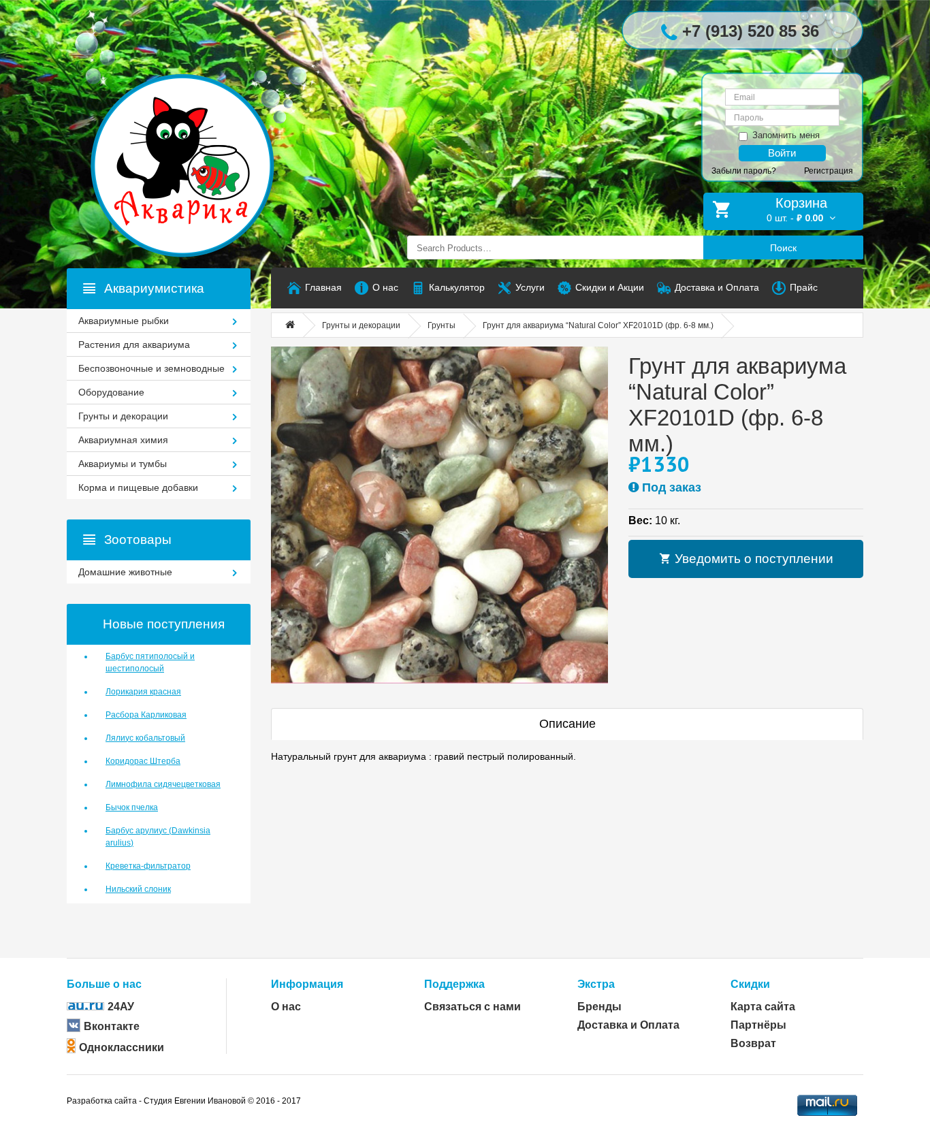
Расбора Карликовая (146, 715)
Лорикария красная (143, 691)
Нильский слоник (138, 889)
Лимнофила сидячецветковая (163, 784)
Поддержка (454, 984)
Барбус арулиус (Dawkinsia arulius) (158, 837)
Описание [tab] (567, 724)
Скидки (750, 984)
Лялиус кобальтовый (145, 738)
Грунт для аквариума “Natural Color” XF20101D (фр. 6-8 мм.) (598, 325)
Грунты (441, 325)
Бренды (599, 1006)
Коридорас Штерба (143, 761)
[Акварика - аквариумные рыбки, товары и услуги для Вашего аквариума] (196, 138)
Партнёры (758, 1025)
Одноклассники (121, 1047)
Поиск (783, 247)
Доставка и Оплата (628, 1025)
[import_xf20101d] (439, 515)
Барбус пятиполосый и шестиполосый (150, 662)
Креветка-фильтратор (148, 866)
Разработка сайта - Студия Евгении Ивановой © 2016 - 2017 (184, 1101)
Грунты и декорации (361, 325)
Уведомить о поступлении (752, 558)
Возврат (753, 1043)
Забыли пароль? (743, 171)
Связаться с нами (472, 1006)
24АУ (121, 1006)
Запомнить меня (786, 135)
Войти (782, 153)
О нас (286, 1006)
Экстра (596, 984)
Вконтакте (112, 1026)
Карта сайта (763, 1006)
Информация (307, 984)
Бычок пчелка (132, 807)
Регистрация (828, 171)
